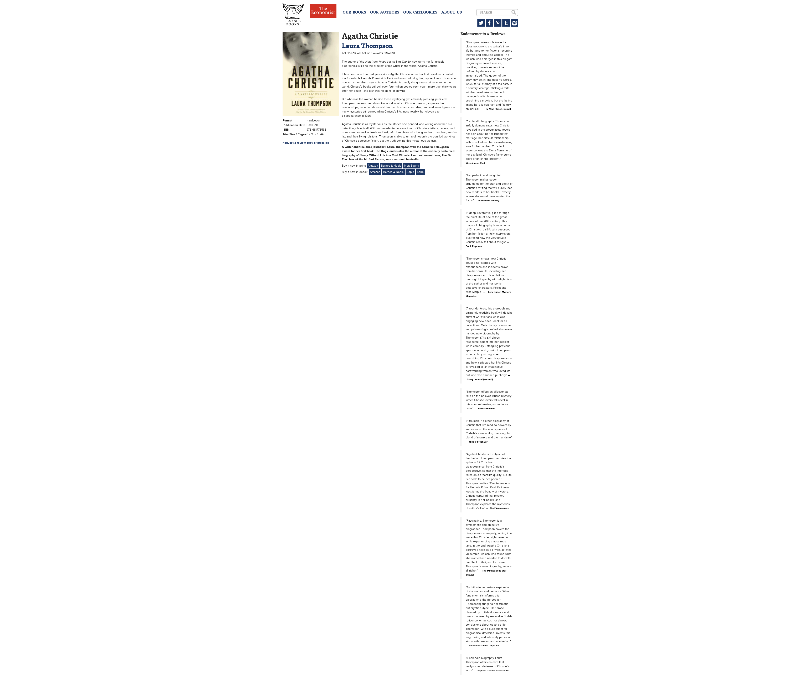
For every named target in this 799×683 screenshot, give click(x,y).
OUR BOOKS (354, 12)
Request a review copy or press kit (306, 143)
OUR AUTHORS (384, 12)
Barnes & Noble (391, 165)
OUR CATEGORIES (420, 12)
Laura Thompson (367, 46)
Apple (410, 172)
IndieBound (411, 165)
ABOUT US (451, 12)
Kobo (420, 172)
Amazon (373, 165)
